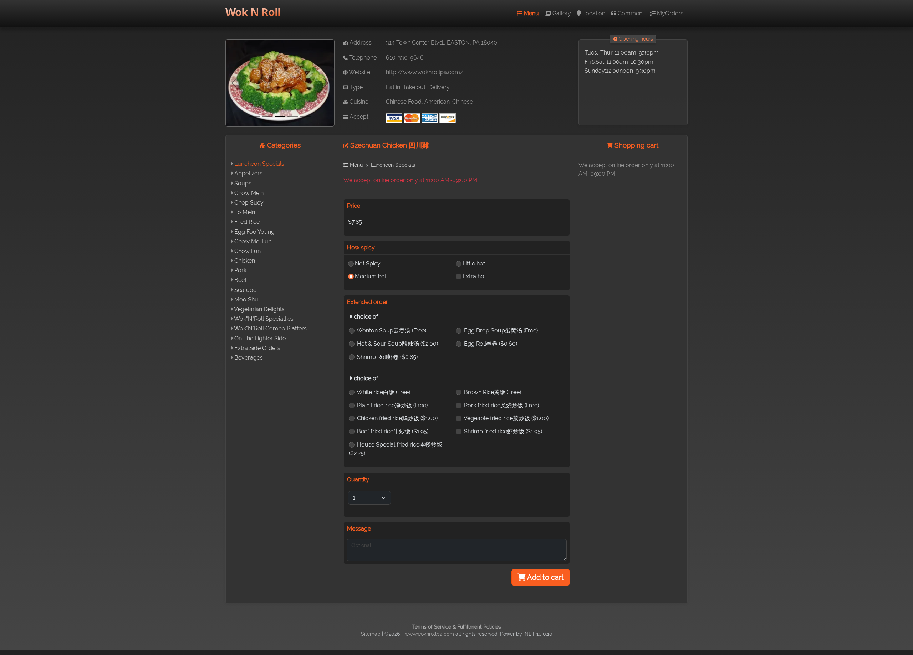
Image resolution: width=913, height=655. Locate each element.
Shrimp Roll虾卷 (387, 357)
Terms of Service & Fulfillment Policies (456, 627)
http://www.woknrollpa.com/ (425, 72)
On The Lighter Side (260, 338)
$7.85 (355, 221)
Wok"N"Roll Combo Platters (270, 328)
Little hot (474, 263)
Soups (242, 183)
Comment (630, 13)
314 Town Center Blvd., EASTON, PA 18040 (441, 42)
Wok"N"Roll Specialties (264, 318)
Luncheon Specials (259, 163)
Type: (356, 87)
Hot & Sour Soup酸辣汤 (397, 343)
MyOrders (669, 13)
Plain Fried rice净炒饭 (392, 405)
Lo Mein (244, 212)
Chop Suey (249, 202)
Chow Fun (247, 251)
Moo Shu (246, 299)
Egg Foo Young (254, 231)
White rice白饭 (383, 392)
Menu (530, 13)
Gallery (561, 13)
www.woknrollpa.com (429, 634)
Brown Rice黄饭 (492, 392)
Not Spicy (368, 263)
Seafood (245, 290)
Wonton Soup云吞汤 (391, 330)
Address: (360, 42)
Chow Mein (249, 193)
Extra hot (474, 276)
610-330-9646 (405, 57)
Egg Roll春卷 (490, 343)
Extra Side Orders (257, 348)
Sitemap (371, 634)
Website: (359, 72)
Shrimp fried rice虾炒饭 (503, 431)
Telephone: (363, 57)
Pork (240, 270)
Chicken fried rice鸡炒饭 (397, 418)
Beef (240, 280)
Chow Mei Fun (252, 241)
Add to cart (545, 577)
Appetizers (248, 173)
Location (593, 13)
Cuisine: (358, 101)
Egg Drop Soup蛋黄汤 (501, 330)
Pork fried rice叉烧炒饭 (501, 405)
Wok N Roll (252, 12)
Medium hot (371, 276)
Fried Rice (247, 221)
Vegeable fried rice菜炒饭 (506, 418)
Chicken (244, 260)
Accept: (358, 116)
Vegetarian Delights (259, 309)
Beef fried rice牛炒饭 (392, 431)
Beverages (248, 357)
